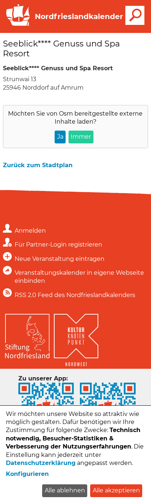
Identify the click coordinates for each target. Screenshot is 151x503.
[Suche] (134, 15)
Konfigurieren (27, 473)
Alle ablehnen (65, 490)
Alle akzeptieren (116, 490)
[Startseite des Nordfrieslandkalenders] (16, 25)
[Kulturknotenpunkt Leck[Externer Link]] (76, 338)
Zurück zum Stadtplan (38, 165)
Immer (81, 136)
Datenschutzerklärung (41, 462)
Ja (60, 136)
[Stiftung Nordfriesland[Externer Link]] (27, 334)
